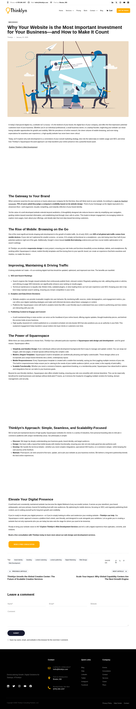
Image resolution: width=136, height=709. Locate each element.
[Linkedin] (116, 562)
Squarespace (28, 305)
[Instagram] (19, 686)
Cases (104, 681)
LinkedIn (84, 674)
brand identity (18, 560)
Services (69, 10)
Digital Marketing (70, 560)
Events (104, 667)
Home (61, 10)
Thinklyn (10, 37)
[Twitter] (14, 686)
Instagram (84, 681)
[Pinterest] (124, 560)
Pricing (78, 10)
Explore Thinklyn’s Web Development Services (59, 527)
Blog (101, 10)
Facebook (84, 685)
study (116, 201)
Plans (104, 685)
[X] (120, 560)
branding (29, 560)
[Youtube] (25, 686)
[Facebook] (116, 560)
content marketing (41, 560)
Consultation (106, 671)
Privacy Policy (107, 703)
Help (82, 671)
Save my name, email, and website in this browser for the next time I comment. (39, 640)
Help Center (118, 703)
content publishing (56, 560)
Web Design (13, 22)
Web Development (14, 563)
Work (85, 10)
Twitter (83, 678)
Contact (92, 10)
